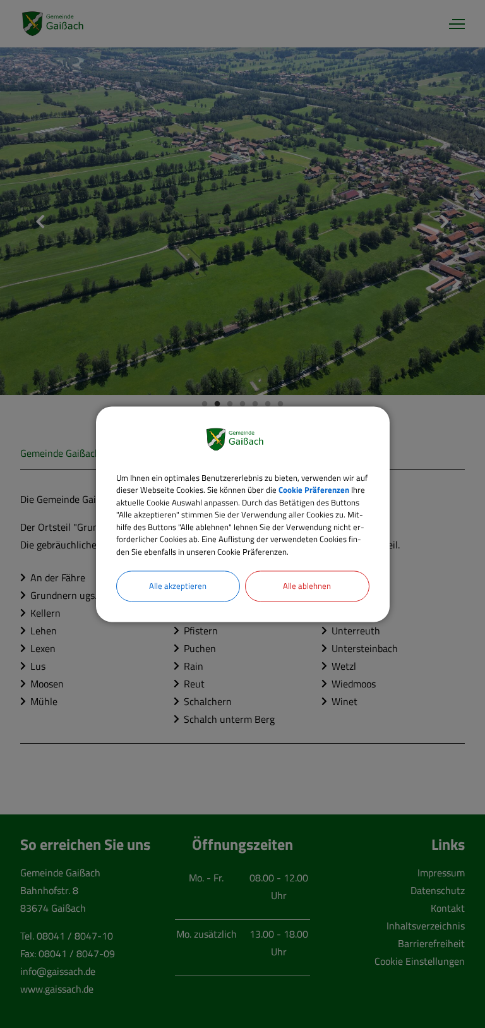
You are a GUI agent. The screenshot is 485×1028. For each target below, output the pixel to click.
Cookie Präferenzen (313, 489)
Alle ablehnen (307, 585)
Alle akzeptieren (178, 585)
